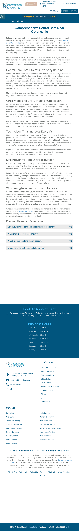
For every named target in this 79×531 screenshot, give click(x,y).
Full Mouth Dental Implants (50, 428)
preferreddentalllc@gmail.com (22, 380)
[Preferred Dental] (11, 7)
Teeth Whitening (13, 421)
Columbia (34, 472)
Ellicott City (12, 472)
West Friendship (64, 472)
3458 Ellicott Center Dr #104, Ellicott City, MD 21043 (49, 4)
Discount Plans (47, 390)
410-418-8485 (71, 3)
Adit (67, 527)
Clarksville (52, 472)
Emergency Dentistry (69, 11)
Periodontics (45, 413)
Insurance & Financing (50, 386)
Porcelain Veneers (47, 439)
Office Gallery (46, 379)
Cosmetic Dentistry (14, 424)
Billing (43, 394)
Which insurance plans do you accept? (25, 241)
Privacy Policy (33, 527)
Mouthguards (11, 439)
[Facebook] (7, 389)
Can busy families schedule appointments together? (31, 226)
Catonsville (23, 472)
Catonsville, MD (17, 21)
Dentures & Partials (47, 432)
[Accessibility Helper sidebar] (2, 16)
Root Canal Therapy (14, 428)
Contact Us (45, 401)
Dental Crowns (12, 436)
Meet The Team (47, 371)
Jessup (35, 475)
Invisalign (10, 413)
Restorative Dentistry (48, 424)
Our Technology (47, 375)
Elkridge (43, 472)
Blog (43, 398)
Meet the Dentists (48, 367)
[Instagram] (11, 389)
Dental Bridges (45, 436)
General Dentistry (47, 417)
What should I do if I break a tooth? (23, 234)
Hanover (43, 475)
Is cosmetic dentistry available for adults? (26, 248)
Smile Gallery (46, 383)
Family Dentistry (12, 432)
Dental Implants (46, 421)
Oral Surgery (11, 417)
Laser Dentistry (12, 443)
